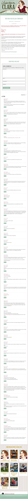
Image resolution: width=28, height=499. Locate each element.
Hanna (5, 266)
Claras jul (12, 21)
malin (4, 209)
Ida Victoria (5, 294)
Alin (4, 248)
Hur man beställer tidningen (14, 19)
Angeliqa (5, 165)
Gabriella (5, 129)
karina (5, 376)
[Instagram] (3, 494)
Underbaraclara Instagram (9, 494)
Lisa (4, 321)
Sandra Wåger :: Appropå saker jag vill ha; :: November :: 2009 (12, 137)
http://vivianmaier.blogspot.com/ (8, 314)
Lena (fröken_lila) (6, 426)
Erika (4, 241)
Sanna (4, 141)
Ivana (4, 412)
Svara (5, 107)
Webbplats (4, 84)
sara (4, 219)
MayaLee (5, 202)
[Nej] (26, 496)
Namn (4, 78)
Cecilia (5, 385)
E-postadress (5, 81)
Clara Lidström (6, 275)
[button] (4, 14)
